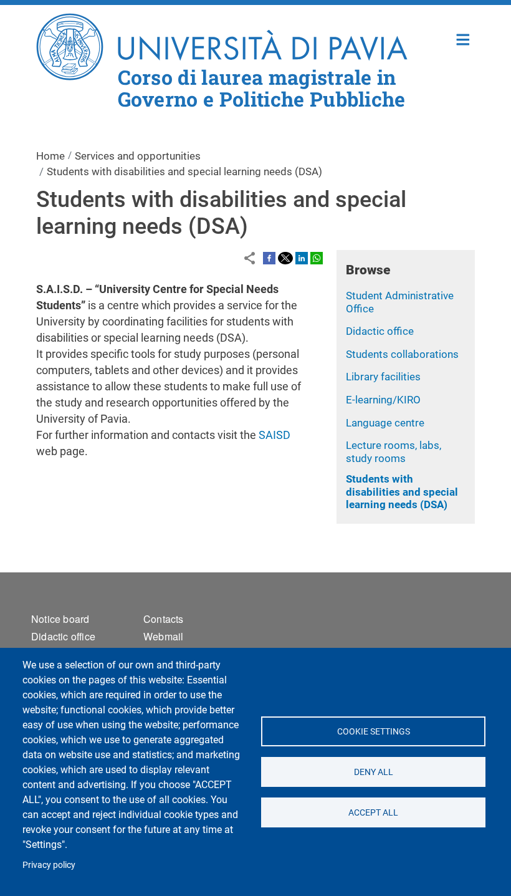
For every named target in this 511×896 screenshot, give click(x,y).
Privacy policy (48, 865)
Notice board (60, 619)
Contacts (163, 619)
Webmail (163, 636)
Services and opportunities (138, 156)
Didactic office (380, 331)
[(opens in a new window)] (269, 257)
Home (463, 38)
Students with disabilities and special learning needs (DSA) (402, 492)
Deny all (373, 772)
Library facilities (383, 376)
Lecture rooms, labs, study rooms (393, 452)
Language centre (385, 423)
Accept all (373, 812)
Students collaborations (402, 354)
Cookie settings (373, 731)
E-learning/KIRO (383, 399)
